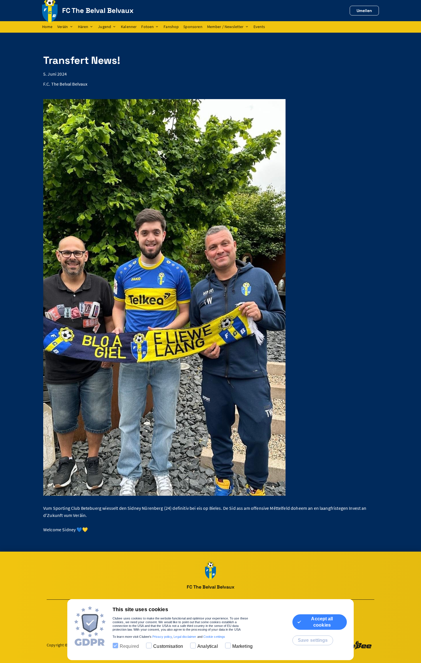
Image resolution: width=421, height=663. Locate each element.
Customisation (168, 646)
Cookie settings (214, 636)
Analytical (207, 646)
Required (129, 646)
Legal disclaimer (185, 636)
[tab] (49, 27)
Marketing (242, 646)
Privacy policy (162, 636)
